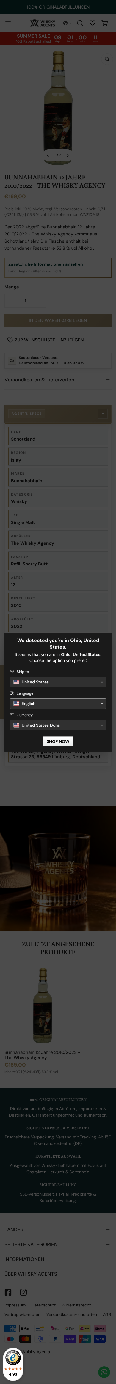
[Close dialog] (99, 637)
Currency (25, 714)
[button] (58, 682)
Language (25, 693)
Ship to (23, 671)
